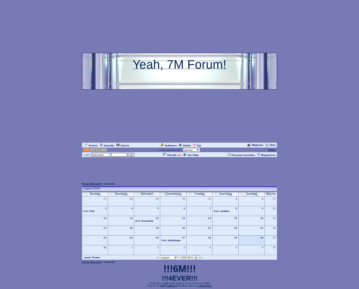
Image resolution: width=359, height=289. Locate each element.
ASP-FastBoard (168, 286)
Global (187, 145)
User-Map (193, 155)
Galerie (125, 145)
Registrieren (268, 155)
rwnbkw (224, 211)
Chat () (171, 155)
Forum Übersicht (92, 183)
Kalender (109, 145)
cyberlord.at (205, 286)
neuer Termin (92, 257)
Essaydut (147, 220)
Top (199, 145)
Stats (273, 145)
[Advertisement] (179, 169)
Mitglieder (258, 145)
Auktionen (171, 145)
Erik (92, 211)
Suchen (93, 145)
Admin (271, 150)
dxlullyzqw (174, 240)
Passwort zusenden (243, 155)
